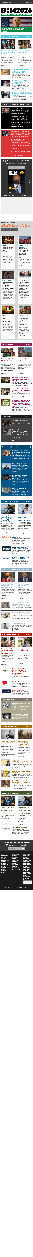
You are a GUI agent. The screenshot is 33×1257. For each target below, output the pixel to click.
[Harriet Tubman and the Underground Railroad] (8, 734)
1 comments (16, 440)
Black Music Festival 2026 (6, 320)
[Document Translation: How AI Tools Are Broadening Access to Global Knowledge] (8, 801)
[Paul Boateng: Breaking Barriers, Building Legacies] (6, 466)
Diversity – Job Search (4, 865)
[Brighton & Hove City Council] (6, 683)
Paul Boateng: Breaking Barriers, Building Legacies (20, 464)
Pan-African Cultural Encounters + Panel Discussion (8, 287)
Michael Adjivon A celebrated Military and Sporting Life (20, 603)
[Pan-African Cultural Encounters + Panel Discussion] (8, 275)
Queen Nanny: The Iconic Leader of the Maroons (22, 772)
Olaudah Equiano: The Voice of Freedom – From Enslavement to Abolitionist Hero (21, 782)
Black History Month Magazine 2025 (27, 873)
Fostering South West (18, 690)
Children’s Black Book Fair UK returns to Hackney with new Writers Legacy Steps (20, 71)
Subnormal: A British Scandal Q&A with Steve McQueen (20, 430)
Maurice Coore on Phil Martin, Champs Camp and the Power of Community (21, 390)
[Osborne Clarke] (6, 548)
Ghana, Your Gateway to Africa (25, 359)
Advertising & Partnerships (26, 877)
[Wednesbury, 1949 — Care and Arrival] (6, 705)
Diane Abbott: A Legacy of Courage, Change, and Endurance (19, 476)
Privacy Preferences (27, 882)
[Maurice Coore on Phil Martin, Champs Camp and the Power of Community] (5, 391)
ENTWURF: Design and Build (22, 887)
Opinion (3, 858)
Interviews (3, 857)
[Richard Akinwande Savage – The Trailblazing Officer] (8, 577)
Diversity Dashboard (3, 862)
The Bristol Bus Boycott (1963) (20, 420)
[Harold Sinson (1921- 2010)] (5, 626)
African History (16, 860)
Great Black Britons (15, 857)
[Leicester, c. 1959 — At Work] (6, 716)
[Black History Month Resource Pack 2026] (25, 44)
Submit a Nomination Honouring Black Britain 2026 (27, 859)
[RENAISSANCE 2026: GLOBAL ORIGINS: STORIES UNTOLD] (25, 275)
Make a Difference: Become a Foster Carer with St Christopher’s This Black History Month (20, 671)
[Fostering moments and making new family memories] (25, 642)
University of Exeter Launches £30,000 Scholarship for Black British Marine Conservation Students (7, 519)
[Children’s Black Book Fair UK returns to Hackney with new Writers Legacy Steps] (5, 72)
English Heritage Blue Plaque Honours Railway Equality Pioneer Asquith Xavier (22, 93)
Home (2, 854)
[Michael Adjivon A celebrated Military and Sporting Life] (5, 605)
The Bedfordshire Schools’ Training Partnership (19, 828)
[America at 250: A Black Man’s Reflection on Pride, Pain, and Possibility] (5, 380)
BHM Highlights (5, 860)
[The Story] (8, 240)
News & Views (4, 855)
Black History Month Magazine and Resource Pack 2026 (8, 52)
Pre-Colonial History (15, 862)
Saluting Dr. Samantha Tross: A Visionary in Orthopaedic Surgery (21, 613)
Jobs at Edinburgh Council (3, 870)
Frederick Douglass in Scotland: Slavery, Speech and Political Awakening (24, 743)
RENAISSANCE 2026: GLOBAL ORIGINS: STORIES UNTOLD (24, 286)
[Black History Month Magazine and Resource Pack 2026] (8, 44)
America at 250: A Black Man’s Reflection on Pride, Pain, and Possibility (20, 379)
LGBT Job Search (5, 867)
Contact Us (25, 880)
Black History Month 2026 (26, 854)
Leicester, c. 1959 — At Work (20, 714)
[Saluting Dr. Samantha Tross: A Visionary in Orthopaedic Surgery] (5, 615)
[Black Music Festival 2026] (8, 310)
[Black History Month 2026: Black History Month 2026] (16, 12)
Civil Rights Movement (15, 865)
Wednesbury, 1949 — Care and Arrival (21, 704)
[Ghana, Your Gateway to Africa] (25, 352)
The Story (5, 252)
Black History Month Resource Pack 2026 (24, 51)
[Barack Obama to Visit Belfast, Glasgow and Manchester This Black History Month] (5, 83)
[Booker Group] (6, 537)
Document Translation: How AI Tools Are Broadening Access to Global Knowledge (7, 810)
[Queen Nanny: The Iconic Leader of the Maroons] (5, 773)
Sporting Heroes (16, 869)
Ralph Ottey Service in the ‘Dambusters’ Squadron (24, 585)
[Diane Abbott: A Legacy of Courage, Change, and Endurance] (6, 477)
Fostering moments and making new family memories (24, 650)
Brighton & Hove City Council (20, 682)
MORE (27, 36)
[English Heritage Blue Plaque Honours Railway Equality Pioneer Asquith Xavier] (5, 94)
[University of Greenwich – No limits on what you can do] (6, 558)
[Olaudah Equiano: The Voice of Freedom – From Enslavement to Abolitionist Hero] (5, 783)
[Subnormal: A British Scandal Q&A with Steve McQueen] (6, 432)
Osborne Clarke (21, 547)
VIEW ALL (27, 417)
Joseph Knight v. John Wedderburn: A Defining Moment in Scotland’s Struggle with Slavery (22, 761)
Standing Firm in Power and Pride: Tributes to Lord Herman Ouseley (21, 452)
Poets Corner (15, 867)
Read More (3, 65)
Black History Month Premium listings (27, 864)
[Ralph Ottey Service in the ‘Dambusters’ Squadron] (25, 577)
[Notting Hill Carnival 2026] (25, 240)
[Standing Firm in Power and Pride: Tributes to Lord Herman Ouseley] (6, 453)
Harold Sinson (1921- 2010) (19, 624)
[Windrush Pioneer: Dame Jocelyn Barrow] (6, 490)
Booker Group (16, 537)
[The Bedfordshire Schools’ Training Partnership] (6, 830)
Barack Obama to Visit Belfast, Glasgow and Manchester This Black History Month (20, 82)
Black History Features (15, 854)
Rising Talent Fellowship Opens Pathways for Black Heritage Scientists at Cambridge (25, 518)
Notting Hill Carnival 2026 (23, 254)
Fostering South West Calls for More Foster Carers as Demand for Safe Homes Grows (7, 651)
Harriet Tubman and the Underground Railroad (8, 742)
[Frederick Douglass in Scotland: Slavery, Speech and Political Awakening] (25, 734)
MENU (27, 2)
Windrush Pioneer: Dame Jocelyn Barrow (19, 489)
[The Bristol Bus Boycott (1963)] (6, 423)
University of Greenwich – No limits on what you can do (20, 558)
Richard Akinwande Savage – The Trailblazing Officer (7, 585)
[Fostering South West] (6, 691)
